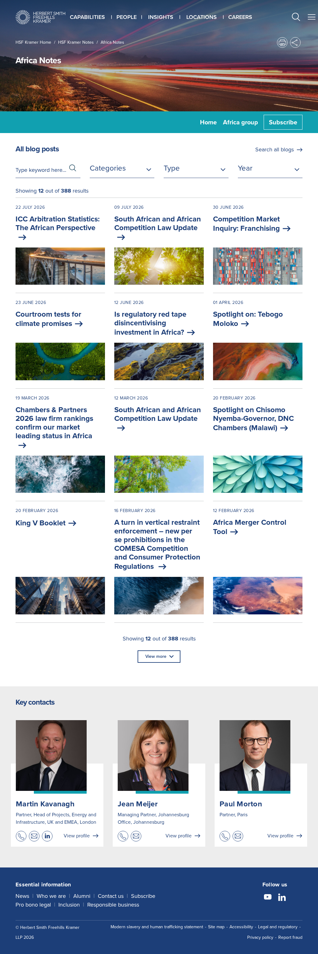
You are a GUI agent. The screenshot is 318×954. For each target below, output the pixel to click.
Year (245, 168)
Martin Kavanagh (45, 803)
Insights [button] (160, 17)
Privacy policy (260, 937)
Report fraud (290, 937)
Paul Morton (241, 803)
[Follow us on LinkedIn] (282, 897)
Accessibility (241, 927)
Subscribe (283, 122)
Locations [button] (201, 17)
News (22, 896)
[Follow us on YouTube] (267, 897)
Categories (108, 168)
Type (172, 168)
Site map (216, 927)
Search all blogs (274, 149)
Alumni (81, 896)
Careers (240, 17)
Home (208, 122)
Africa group (240, 122)
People (126, 17)
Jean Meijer (138, 803)
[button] (296, 18)
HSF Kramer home (33, 42)
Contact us (111, 896)
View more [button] (155, 656)
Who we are (51, 896)
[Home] (40, 17)
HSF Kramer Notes (76, 42)
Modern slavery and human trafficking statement (157, 927)
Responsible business (113, 905)
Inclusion (69, 905)
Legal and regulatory (278, 927)
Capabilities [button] (87, 17)
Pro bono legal (33, 905)
